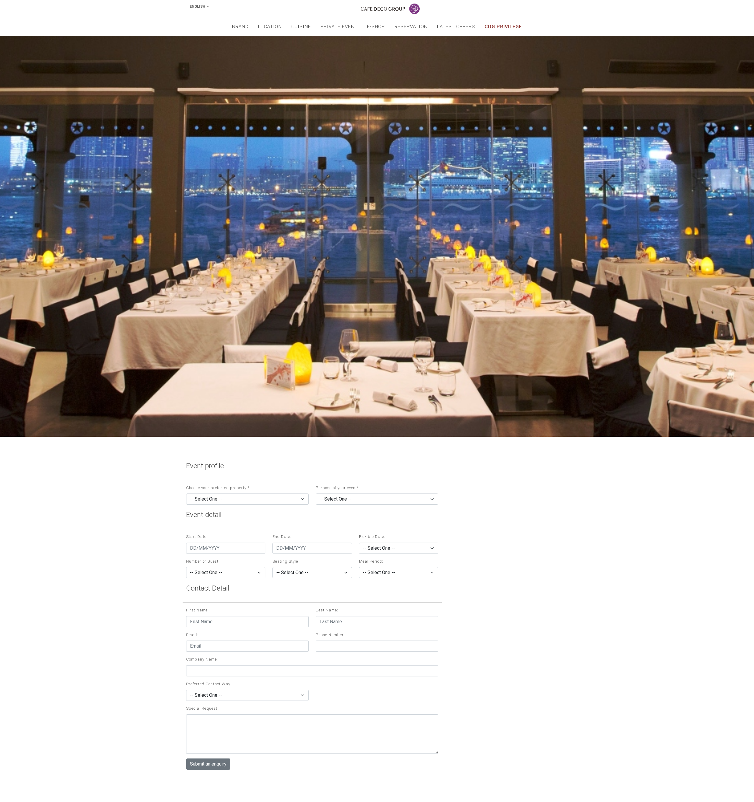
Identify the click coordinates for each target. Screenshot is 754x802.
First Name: (197, 610)
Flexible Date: (372, 536)
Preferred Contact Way (208, 684)
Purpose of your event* (337, 488)
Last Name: (327, 610)
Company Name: (202, 659)
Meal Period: (371, 561)
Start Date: (197, 536)
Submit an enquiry (208, 764)
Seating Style (285, 561)
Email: (192, 635)
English (197, 6)
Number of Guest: (203, 561)
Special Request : (203, 708)
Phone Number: (330, 635)
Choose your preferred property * (217, 488)
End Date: (281, 536)
